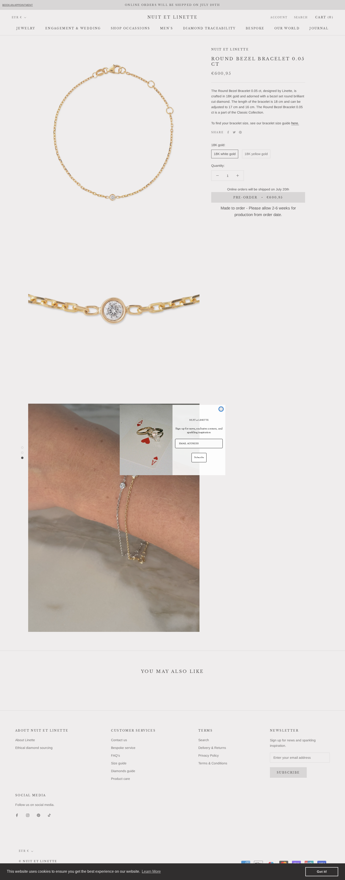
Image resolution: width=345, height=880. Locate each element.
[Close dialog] (221, 409)
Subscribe (199, 457)
